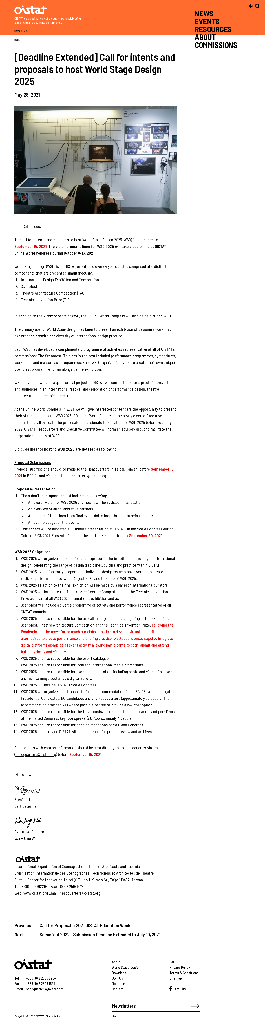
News (26, 30)
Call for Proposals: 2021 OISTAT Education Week (85, 925)
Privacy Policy (179, 967)
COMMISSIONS (216, 44)
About (116, 962)
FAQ (172, 962)
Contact (117, 989)
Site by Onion (53, 1016)
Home (17, 30)
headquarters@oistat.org (35, 754)
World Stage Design (126, 967)
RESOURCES (213, 29)
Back (17, 39)
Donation (118, 983)
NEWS (204, 13)
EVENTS (207, 21)
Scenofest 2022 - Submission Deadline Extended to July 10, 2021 (100, 934)
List (114, 1016)
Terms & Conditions (184, 972)
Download (119, 972)
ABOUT (205, 37)
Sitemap (175, 978)
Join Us (117, 978)
